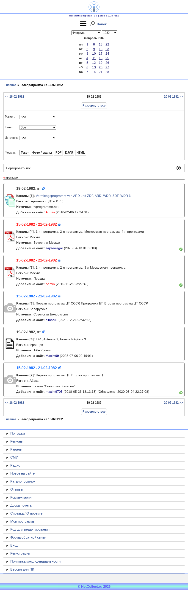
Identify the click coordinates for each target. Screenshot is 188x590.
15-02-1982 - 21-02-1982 (36, 224)
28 (107, 72)
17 (100, 53)
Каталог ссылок (22, 481)
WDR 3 (125, 196)
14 (94, 72)
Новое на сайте (22, 473)
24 (107, 53)
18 (100, 58)
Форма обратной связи (28, 537)
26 (107, 62)
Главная (11, 85)
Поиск (102, 24)
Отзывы (16, 489)
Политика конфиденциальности (35, 561)
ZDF (116, 196)
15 (100, 44)
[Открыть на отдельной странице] (43, 188)
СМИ (14, 457)
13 (94, 67)
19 (100, 62)
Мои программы (22, 521)
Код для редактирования (30, 529)
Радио (15, 465)
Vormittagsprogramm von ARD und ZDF (64, 196)
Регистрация (20, 553)
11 (94, 58)
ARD (98, 196)
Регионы (16, 441)
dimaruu (52, 320)
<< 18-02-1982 (14, 96)
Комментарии (20, 497)
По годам (17, 433)
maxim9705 (54, 391)
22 (107, 44)
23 (107, 49)
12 (94, 62)
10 (94, 53)
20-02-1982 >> (173, 96)
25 (107, 58)
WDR (107, 196)
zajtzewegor (54, 248)
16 (100, 49)
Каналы (16, 449)
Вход (14, 545)
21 (100, 72)
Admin (50, 212)
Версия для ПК (22, 569)
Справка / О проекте (26, 513)
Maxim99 (52, 356)
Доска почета (20, 505)
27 (107, 67)
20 (100, 67)
